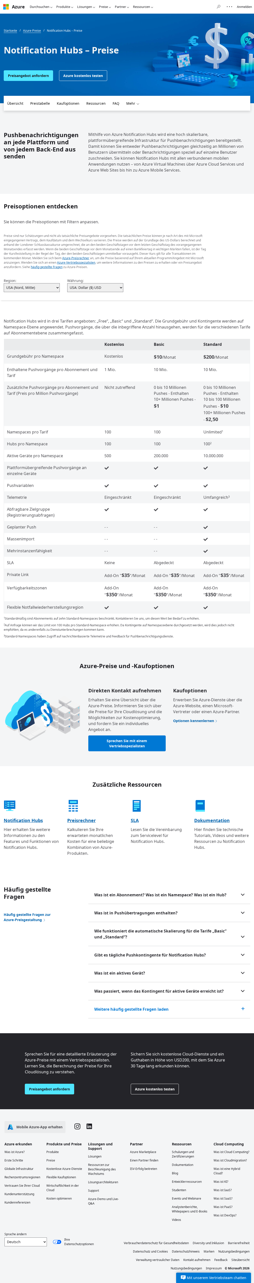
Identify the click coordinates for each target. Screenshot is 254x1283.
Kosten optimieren (59, 1198)
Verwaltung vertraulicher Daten (157, 1260)
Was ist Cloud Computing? (231, 1152)
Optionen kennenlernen (193, 720)
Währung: (75, 280)
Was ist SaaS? (223, 1198)
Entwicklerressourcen (187, 1182)
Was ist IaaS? (223, 1190)
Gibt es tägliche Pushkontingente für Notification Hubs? (150, 955)
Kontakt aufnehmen (196, 1260)
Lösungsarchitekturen (103, 1182)
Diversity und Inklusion (208, 1243)
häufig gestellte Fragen (47, 267)
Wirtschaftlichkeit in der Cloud (62, 1187)
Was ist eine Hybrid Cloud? (227, 1171)
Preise (103, 6)
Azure (18, 7)
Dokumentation (212, 820)
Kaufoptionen (68, 103)
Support (93, 1190)
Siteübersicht (240, 1260)
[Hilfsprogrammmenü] (229, 6)
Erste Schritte (13, 1160)
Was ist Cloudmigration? (230, 1160)
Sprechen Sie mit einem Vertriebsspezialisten (127, 743)
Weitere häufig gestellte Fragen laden (131, 1009)
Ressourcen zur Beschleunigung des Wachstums (102, 1169)
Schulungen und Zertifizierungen (183, 1154)
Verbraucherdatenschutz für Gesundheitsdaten (156, 1243)
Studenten (179, 1190)
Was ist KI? (221, 1182)
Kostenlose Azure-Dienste (64, 1169)
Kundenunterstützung (19, 1194)
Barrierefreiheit (239, 1243)
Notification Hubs (23, 820)
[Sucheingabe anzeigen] (218, 6)
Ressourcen (141, 6)
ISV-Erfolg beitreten (143, 1169)
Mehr (130, 103)
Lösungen (84, 6)
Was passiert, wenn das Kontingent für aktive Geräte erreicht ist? (159, 991)
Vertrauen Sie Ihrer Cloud (22, 1185)
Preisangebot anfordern (28, 75)
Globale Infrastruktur (18, 1169)
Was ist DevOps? (225, 1215)
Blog (175, 1173)
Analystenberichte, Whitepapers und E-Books (189, 1209)
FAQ (116, 103)
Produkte (63, 6)
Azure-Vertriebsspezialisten (76, 262)
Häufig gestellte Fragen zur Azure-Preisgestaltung (27, 917)
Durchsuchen (39, 6)
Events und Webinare (186, 1198)
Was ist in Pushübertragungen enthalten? (136, 913)
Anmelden (244, 6)
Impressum (214, 1268)
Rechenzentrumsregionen (22, 1177)
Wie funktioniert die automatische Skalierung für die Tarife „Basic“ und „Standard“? (160, 934)
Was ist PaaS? (223, 1207)
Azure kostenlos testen (83, 75)
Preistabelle (40, 103)
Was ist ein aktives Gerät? (119, 973)
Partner (120, 6)
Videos (176, 1220)
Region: (10, 280)
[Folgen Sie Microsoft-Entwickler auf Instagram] (77, 1127)
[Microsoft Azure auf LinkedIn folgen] (89, 1127)
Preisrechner (81, 820)
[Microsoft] (6, 7)
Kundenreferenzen (17, 1202)
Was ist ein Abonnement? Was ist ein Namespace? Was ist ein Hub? (160, 895)
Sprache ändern (15, 1234)
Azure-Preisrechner (75, 258)
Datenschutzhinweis (186, 1251)
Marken (209, 1251)
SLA (135, 820)
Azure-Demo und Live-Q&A (103, 1201)
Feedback (220, 1260)
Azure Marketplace (143, 1152)
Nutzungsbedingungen (234, 1251)
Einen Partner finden (144, 1160)
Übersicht (15, 103)
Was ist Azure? (14, 1152)
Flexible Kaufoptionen (61, 1177)
